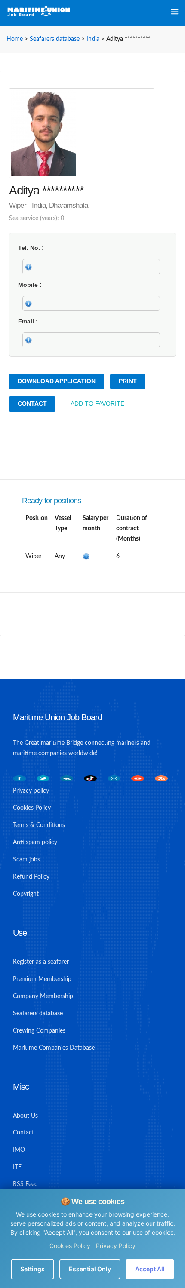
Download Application (57, 381)
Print (128, 381)
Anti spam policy (35, 842)
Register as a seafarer (41, 962)
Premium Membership (42, 979)
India (92, 39)
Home (14, 39)
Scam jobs (26, 860)
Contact (32, 403)
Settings (32, 1269)
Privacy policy (31, 791)
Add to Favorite (97, 403)
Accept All (150, 1269)
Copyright (26, 894)
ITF (17, 1167)
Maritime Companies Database (54, 1048)
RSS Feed (25, 1184)
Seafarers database (55, 39)
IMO (19, 1150)
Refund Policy (31, 877)
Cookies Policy (69, 1245)
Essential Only (90, 1269)
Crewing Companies (39, 1031)
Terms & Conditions (39, 825)
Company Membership (43, 996)
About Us (25, 1116)
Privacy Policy (116, 1245)
